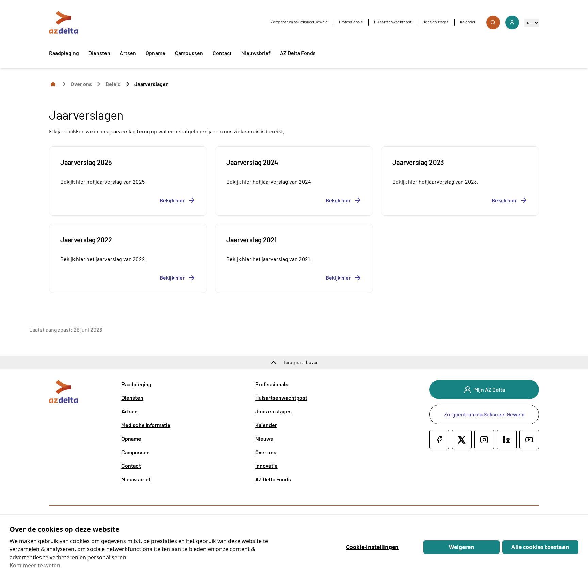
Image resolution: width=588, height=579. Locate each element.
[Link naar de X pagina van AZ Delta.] (462, 439)
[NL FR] (531, 22)
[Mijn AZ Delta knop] (512, 22)
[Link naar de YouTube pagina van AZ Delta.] (529, 439)
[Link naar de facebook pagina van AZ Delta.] (439, 439)
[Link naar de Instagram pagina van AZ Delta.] (484, 439)
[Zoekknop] (493, 22)
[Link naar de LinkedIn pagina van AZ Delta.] (507, 439)
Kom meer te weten (35, 565)
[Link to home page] (53, 83)
